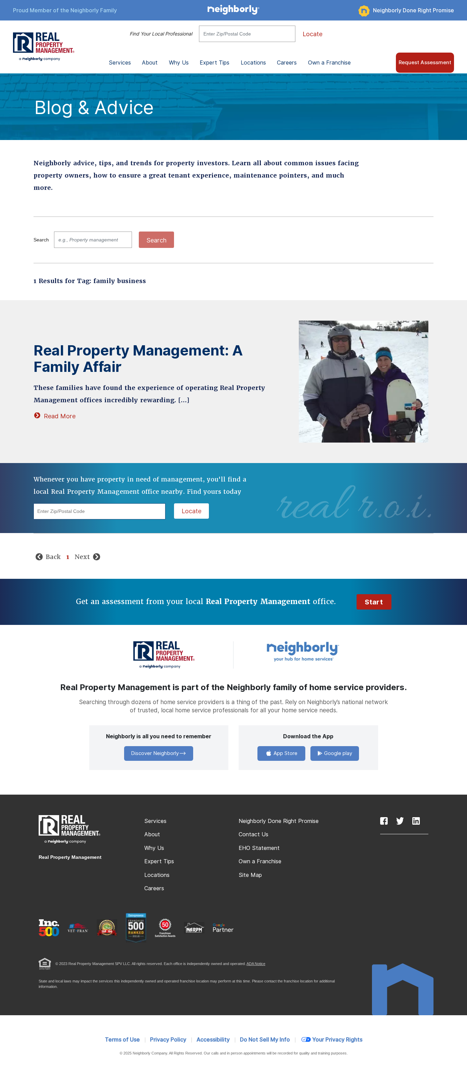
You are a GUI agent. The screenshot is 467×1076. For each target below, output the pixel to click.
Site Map (250, 875)
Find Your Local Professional (161, 34)
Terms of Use (122, 1039)
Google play (337, 753)
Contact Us (253, 834)
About (152, 834)
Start (374, 602)
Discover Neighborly (155, 753)
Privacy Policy (168, 1039)
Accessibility (213, 1039)
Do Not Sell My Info (265, 1039)
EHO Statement (259, 848)
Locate (312, 34)
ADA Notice (255, 964)
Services (155, 821)
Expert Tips (159, 861)
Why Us (154, 848)
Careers (287, 62)
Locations (253, 62)
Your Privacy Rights (337, 1039)
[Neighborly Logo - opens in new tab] (323, 651)
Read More (60, 416)
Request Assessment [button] (425, 62)
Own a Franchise (329, 62)
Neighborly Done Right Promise (413, 10)
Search (41, 239)
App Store (284, 753)
